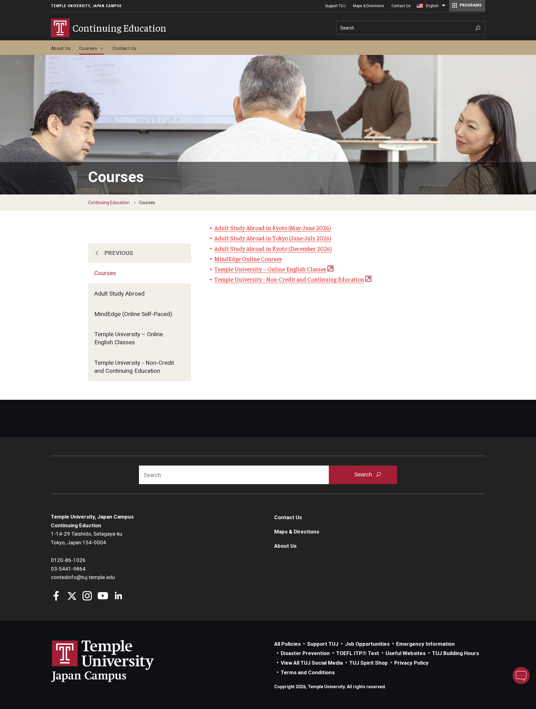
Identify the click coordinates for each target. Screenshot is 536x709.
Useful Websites (406, 653)
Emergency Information (425, 644)
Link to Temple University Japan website (113, 661)
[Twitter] (71, 596)
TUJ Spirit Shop (368, 663)
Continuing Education (109, 202)
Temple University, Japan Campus (86, 6)
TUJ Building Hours (455, 653)
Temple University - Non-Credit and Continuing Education (134, 366)
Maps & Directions (368, 6)
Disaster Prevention (305, 653)
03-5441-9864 (68, 569)
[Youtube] (102, 596)
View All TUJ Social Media (312, 663)
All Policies (287, 644)
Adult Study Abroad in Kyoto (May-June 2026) (272, 227)
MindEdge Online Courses (248, 258)
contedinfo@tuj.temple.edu (83, 577)
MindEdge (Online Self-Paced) (133, 314)
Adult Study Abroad (119, 293)
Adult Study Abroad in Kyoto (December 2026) (273, 248)
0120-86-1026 (68, 560)
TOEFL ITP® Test (357, 653)
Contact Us (401, 6)
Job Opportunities (367, 644)
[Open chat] (521, 675)
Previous (119, 252)
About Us (60, 48)
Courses (88, 48)
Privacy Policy (411, 663)
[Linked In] (118, 596)
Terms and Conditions (308, 672)
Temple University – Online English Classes (128, 338)
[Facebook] (56, 596)
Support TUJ (335, 6)
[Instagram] (87, 596)
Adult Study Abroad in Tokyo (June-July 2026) (272, 238)
